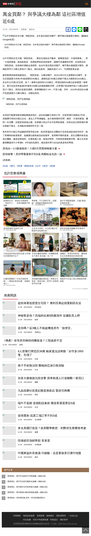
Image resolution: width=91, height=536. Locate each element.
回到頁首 (85, 530)
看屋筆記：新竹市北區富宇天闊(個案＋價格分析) (26, 476)
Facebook (68, 29)
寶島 (36, 395)
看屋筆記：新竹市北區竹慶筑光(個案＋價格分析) (26, 481)
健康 (36, 432)
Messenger (74, 29)
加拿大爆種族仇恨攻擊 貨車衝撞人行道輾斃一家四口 (51, 378)
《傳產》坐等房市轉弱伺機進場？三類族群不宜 (32, 340)
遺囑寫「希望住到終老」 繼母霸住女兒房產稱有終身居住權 (73, 254)
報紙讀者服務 (29, 516)
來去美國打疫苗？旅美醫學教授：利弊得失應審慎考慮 (52, 428)
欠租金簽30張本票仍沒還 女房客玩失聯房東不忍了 (17, 254)
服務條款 (50, 516)
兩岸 (36, 457)
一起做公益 (73, 516)
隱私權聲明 (61, 516)
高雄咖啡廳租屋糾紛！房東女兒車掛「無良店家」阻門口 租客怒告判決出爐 (45, 281)
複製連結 (86, 29)
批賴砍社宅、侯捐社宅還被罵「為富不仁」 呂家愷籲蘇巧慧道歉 (16, 203)
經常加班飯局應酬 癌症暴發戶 (72, 228)
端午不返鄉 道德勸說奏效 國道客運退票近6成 (46, 403)
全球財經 (38, 445)
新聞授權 (40, 516)
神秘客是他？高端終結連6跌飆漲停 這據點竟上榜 (49, 315)
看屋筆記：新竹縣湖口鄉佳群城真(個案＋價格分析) (27, 492)
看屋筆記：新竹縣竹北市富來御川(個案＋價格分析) (27, 487)
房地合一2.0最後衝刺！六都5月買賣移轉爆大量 (30, 148)
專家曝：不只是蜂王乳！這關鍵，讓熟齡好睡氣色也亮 (44, 202)
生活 (36, 370)
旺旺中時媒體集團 (40, 520)
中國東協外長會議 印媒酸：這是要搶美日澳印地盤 (49, 453)
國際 (36, 382)
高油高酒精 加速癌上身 (13, 228)
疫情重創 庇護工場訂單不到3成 (37, 415)
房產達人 (38, 332)
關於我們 (64, 520)
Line (80, 29)
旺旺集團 (27, 520)
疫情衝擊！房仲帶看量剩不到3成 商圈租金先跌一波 (32, 154)
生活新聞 (38, 420)
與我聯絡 (17, 516)
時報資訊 (54, 520)
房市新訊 (38, 307)
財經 (36, 320)
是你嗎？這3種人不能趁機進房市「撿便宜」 (45, 328)
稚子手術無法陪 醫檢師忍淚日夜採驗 (41, 365)
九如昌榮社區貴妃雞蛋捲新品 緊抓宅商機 (44, 390)
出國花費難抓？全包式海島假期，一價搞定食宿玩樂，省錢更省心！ (16, 281)
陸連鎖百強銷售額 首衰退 (34, 440)
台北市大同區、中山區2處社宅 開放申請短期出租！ (44, 229)
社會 (36, 359)
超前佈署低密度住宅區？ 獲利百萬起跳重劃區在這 (49, 303)
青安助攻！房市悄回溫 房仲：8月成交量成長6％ (26, 498)
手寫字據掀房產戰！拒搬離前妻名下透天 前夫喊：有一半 (45, 254)
